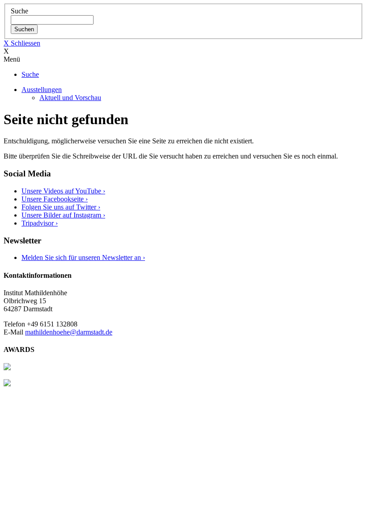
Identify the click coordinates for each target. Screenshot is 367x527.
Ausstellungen (41, 89)
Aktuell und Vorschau (70, 97)
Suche (19, 11)
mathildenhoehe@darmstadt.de (68, 332)
